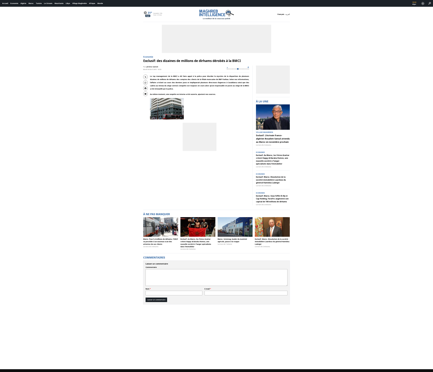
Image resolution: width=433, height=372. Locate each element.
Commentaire (151, 267)
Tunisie (39, 3)
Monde (100, 3)
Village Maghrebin (79, 3)
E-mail (208, 289)
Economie (14, 3)
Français (281, 14)
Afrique (92, 3)
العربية (287, 14)
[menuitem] (5, 3)
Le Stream (48, 3)
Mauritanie (59, 3)
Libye (68, 3)
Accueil (5, 3)
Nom (148, 289)
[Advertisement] (199, 137)
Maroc (31, 3)
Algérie (23, 3)
